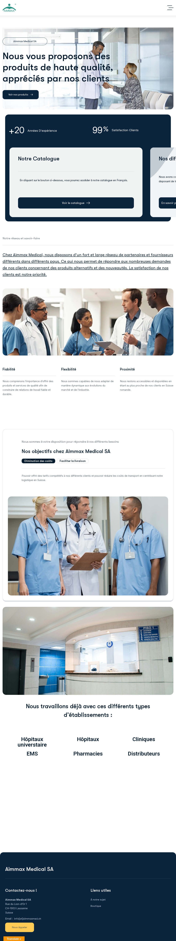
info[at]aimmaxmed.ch (27, 918)
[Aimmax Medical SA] (9, 8)
